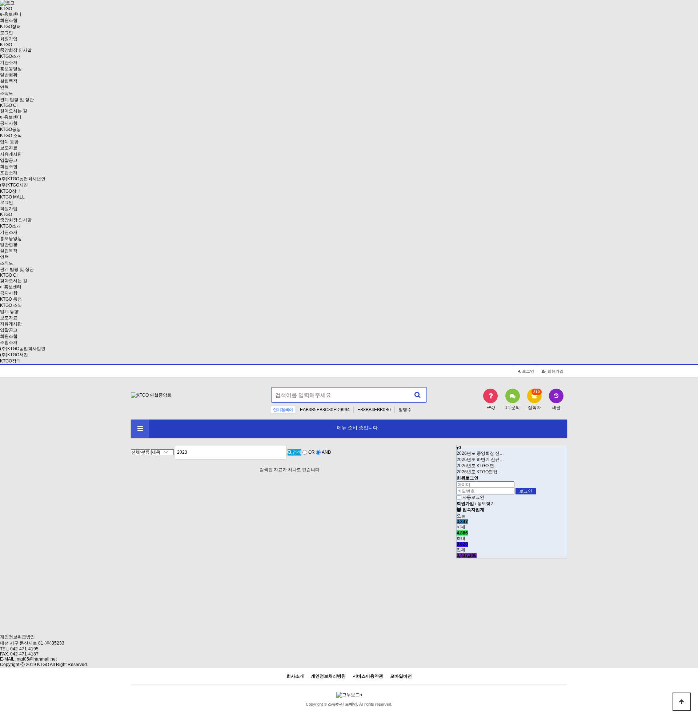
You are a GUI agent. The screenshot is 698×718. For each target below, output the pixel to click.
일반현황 (8, 74)
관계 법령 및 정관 (17, 99)
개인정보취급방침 (17, 636)
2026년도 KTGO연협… (479, 471)
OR (311, 452)
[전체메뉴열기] (140, 429)
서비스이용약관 (368, 676)
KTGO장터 (10, 361)
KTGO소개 (10, 56)
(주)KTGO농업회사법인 (22, 178)
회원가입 (8, 38)
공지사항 (8, 123)
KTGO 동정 (11, 299)
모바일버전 (401, 676)
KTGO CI (8, 105)
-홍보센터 (10, 14)
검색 (296, 452)
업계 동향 (9, 141)
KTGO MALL (12, 197)
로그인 (6, 32)
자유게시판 (11, 154)
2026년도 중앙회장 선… (480, 453)
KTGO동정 (10, 129)
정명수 (405, 409)
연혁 (4, 87)
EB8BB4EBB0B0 (374, 409)
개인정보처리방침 (328, 676)
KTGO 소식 (11, 135)
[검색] (417, 395)
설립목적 (8, 81)
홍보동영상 (11, 68)
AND (326, 452)
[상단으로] (682, 702)
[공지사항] (459, 447)
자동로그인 (473, 497)
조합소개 (8, 172)
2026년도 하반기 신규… (480, 459)
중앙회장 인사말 (16, 50)
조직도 (6, 93)
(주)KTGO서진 (14, 185)
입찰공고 (8, 160)
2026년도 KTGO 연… (477, 465)
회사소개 (295, 676)
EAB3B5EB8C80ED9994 (325, 409)
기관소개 (8, 62)
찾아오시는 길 (13, 110)
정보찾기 (486, 503)
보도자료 (8, 148)
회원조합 (8, 20)
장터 (10, 26)
